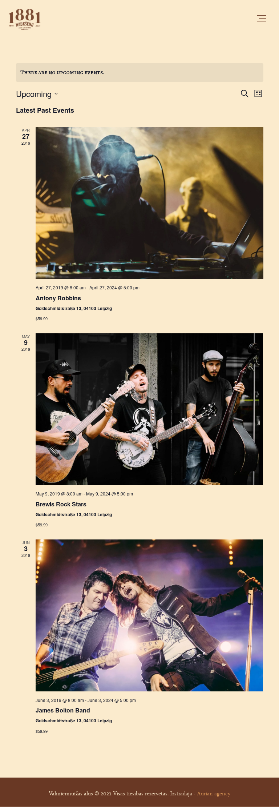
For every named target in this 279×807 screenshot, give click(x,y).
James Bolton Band (63, 710)
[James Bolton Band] (149, 615)
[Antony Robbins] (149, 203)
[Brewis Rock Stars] (149, 409)
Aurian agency (213, 793)
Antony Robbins (58, 298)
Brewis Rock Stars (61, 504)
